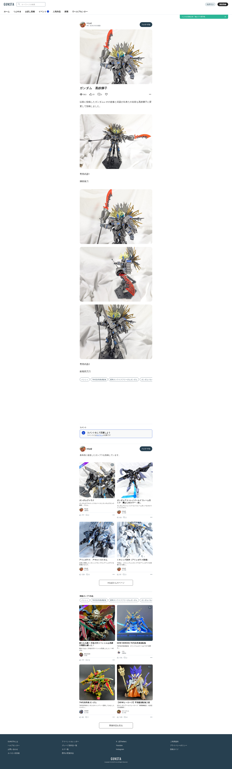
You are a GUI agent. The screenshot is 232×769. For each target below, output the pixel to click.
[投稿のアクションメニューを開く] (113, 515)
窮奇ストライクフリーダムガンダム (123, 379)
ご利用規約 (174, 741)
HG (88, 26)
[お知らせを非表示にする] (225, 17)
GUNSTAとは (13, 741)
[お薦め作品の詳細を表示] (150, 94)
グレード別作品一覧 (69, 745)
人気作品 (57, 11)
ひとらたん (125, 711)
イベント (43, 11)
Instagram (120, 749)
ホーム (7, 11)
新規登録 (222, 4)
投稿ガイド (174, 749)
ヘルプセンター (81, 11)
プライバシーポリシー (178, 745)
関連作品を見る (116, 725)
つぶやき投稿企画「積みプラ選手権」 (194, 17)
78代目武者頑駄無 (99, 379)
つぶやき (17, 11)
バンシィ (84, 379)
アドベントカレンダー (70, 741)
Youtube (119, 745)
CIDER (86, 711)
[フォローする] (146, 24)
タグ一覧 (65, 749)
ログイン (210, 4)
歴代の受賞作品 (68, 753)
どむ (123, 651)
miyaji (89, 23)
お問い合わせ (13, 749)
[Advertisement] (116, 401)
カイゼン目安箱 (14, 753)
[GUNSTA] (9, 4)
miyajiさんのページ (116, 583)
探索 (66, 11)
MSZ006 (87, 654)
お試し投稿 (30, 11)
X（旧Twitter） (122, 741)
